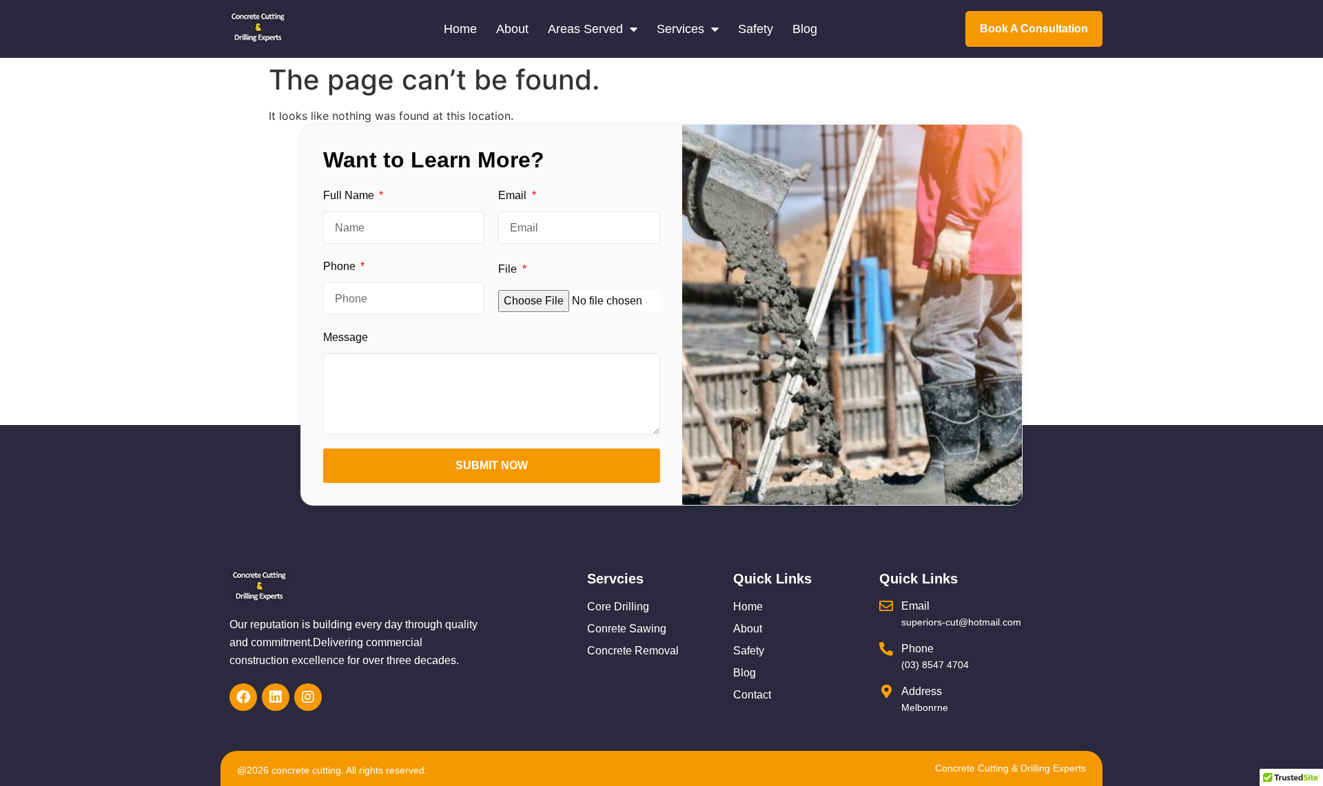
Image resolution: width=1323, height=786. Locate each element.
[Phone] (886, 649)
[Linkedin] (275, 697)
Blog (804, 29)
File (509, 269)
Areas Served (585, 29)
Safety (755, 29)
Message (345, 337)
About (512, 29)
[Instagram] (308, 697)
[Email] (886, 606)
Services (680, 29)
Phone (340, 266)
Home (460, 29)
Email (513, 195)
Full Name (350, 195)
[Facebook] (243, 697)
